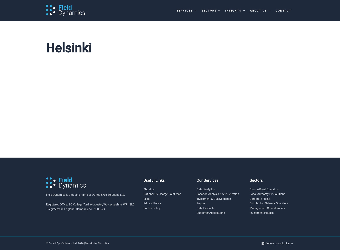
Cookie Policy (151, 208)
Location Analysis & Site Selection (218, 194)
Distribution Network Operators (269, 203)
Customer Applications (211, 213)
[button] (194, 10)
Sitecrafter (103, 243)
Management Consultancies (267, 208)
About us (149, 189)
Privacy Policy (152, 203)
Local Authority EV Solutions (267, 194)
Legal (146, 198)
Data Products (205, 208)
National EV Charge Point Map (162, 194)
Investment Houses (262, 213)
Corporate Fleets (260, 198)
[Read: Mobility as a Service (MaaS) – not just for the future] (85, 107)
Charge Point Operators (264, 189)
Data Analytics (206, 189)
